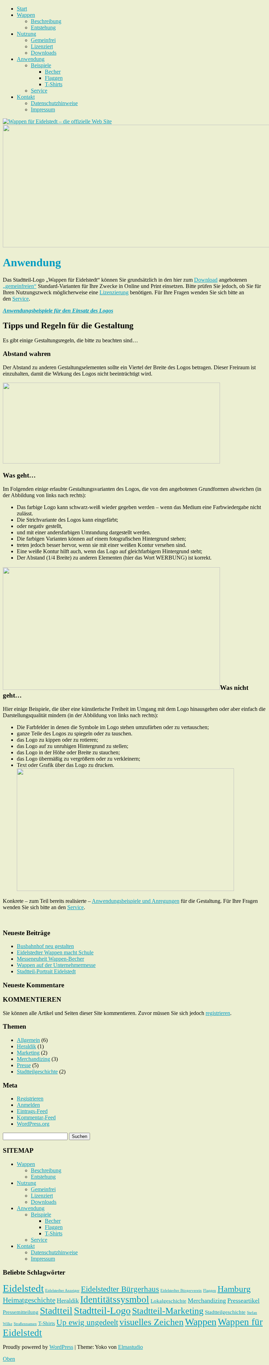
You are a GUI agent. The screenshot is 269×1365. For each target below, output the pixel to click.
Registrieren (30, 1099)
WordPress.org (33, 1124)
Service (39, 91)
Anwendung (30, 59)
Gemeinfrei (43, 40)
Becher (53, 72)
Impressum (43, 109)
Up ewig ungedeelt (87, 1322)
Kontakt (26, 97)
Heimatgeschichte (29, 1300)
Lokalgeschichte (168, 1301)
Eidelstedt (23, 1288)
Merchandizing (33, 1059)
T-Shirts (53, 84)
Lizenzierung (114, 292)
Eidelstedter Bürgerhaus (120, 1289)
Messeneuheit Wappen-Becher (50, 959)
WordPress (61, 1347)
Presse (24, 1065)
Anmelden (28, 1105)
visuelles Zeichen (151, 1322)
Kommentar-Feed (36, 1117)
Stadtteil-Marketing (168, 1311)
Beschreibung (46, 21)
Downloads (43, 53)
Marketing (28, 1053)
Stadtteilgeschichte (37, 1072)
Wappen (26, 15)
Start (22, 9)
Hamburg (234, 1289)
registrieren (218, 1013)
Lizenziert (42, 46)
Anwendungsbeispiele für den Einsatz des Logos (58, 311)
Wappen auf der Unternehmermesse (56, 965)
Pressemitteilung (21, 1312)
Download (206, 280)
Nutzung (26, 34)
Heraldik (26, 1046)
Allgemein (28, 1040)
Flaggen (54, 78)
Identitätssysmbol (114, 1299)
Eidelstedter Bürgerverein (181, 1290)
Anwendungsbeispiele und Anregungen (135, 901)
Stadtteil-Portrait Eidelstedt (46, 971)
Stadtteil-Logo (102, 1310)
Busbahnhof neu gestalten (45, 946)
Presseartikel (243, 1300)
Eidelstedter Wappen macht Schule (55, 952)
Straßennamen (25, 1324)
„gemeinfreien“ (19, 286)
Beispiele (41, 65)
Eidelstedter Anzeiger (62, 1290)
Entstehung (43, 27)
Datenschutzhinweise (54, 103)
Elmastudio (130, 1347)
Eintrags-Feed (32, 1111)
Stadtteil (56, 1310)
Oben (9, 1359)
